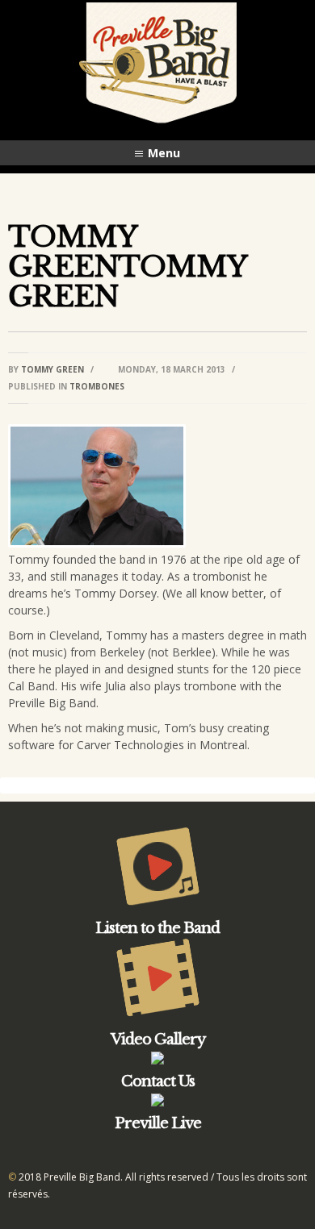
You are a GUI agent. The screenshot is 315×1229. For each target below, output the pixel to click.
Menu (164, 152)
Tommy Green (52, 369)
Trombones (96, 386)
